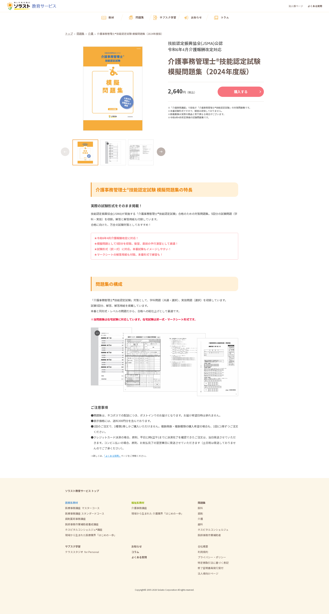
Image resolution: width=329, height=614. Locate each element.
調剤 (200, 513)
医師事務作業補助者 (209, 535)
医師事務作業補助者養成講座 (82, 524)
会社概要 (203, 546)
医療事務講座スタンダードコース (84, 513)
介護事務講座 (139, 508)
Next (161, 151)
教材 (111, 17)
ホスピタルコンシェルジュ (213, 529)
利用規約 (203, 552)
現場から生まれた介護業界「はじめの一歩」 (157, 513)
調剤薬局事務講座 (75, 519)
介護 (200, 519)
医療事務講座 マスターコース (82, 508)
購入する (241, 91)
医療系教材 (71, 502)
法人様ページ (296, 6)
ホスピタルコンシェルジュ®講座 (83, 529)
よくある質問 (315, 6)
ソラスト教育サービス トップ (82, 491)
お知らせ (196, 17)
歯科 (200, 524)
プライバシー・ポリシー (212, 557)
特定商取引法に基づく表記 (213, 562)
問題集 (140, 17)
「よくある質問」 (112, 455)
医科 (200, 508)
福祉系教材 (137, 502)
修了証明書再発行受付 (210, 568)
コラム (225, 17)
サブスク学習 (168, 17)
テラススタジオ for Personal (82, 552)
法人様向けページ (208, 573)
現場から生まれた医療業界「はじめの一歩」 (91, 535)
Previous (65, 151)
